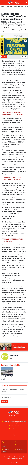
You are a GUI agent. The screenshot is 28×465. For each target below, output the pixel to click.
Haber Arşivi (19, 449)
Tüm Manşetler (20, 445)
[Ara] (26, 2)
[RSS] (14, 435)
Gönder (4, 401)
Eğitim (24, 456)
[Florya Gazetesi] (14, 2)
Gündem (8, 458)
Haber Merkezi (14, 355)
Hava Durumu (7, 442)
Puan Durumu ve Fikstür (7, 445)
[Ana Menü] (1, 2)
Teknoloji (9, 6)
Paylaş (4, 56)
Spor (15, 6)
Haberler (3, 11)
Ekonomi (20, 6)
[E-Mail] (11, 359)
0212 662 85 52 (15, 426)
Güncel (13, 458)
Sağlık (16, 458)
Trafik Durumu (19, 442)
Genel (3, 6)
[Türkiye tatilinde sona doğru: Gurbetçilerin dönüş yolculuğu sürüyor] (7, 371)
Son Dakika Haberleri (5, 450)
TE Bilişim (18, 462)
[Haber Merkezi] (4, 356)
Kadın (20, 458)
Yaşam (20, 456)
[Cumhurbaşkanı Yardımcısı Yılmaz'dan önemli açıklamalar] (14, 46)
